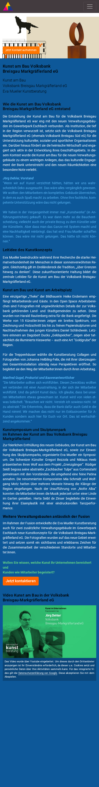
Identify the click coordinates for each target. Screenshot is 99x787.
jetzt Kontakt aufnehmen (21, 50)
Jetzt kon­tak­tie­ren (21, 581)
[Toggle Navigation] (89, 6)
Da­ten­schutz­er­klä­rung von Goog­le (37, 673)
